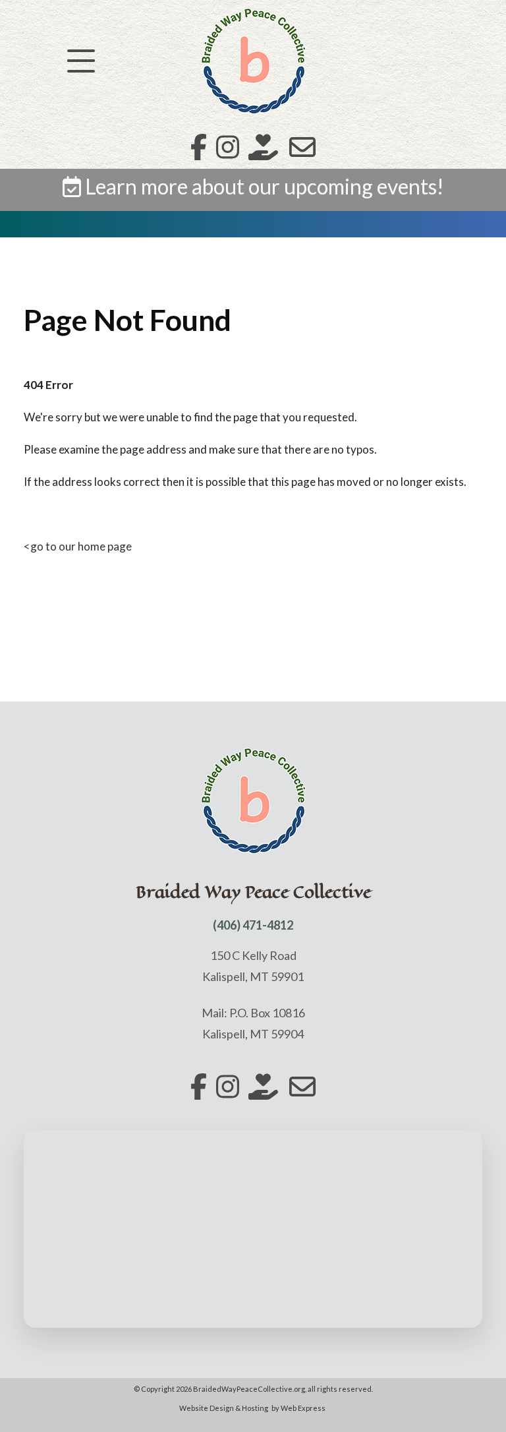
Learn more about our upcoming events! (262, 186)
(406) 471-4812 (253, 925)
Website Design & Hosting (223, 1408)
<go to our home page (78, 546)
